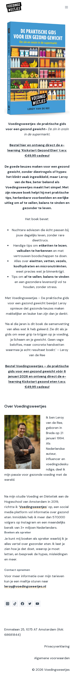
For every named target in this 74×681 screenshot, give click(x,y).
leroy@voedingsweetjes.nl (25, 586)
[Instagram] (7, 603)
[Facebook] (22, 603)
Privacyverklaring (57, 646)
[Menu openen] (66, 7)
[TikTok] (15, 603)
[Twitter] (30, 603)
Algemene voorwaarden (52, 658)
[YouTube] (37, 603)
